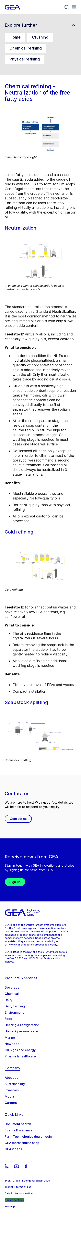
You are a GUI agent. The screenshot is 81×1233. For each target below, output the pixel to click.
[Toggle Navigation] (74, 7)
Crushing (40, 37)
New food (12, 1044)
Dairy (8, 1000)
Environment (14, 1012)
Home (15, 37)
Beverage (12, 987)
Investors (12, 1090)
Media (9, 1096)
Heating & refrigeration (22, 1025)
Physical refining (24, 59)
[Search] (66, 7)
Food (8, 1019)
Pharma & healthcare (20, 1056)
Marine (10, 1037)
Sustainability (15, 1084)
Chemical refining (25, 48)
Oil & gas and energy (20, 1050)
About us (11, 1078)
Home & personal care (21, 1031)
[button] (40, 25)
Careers (11, 1103)
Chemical (12, 994)
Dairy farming (15, 1006)
